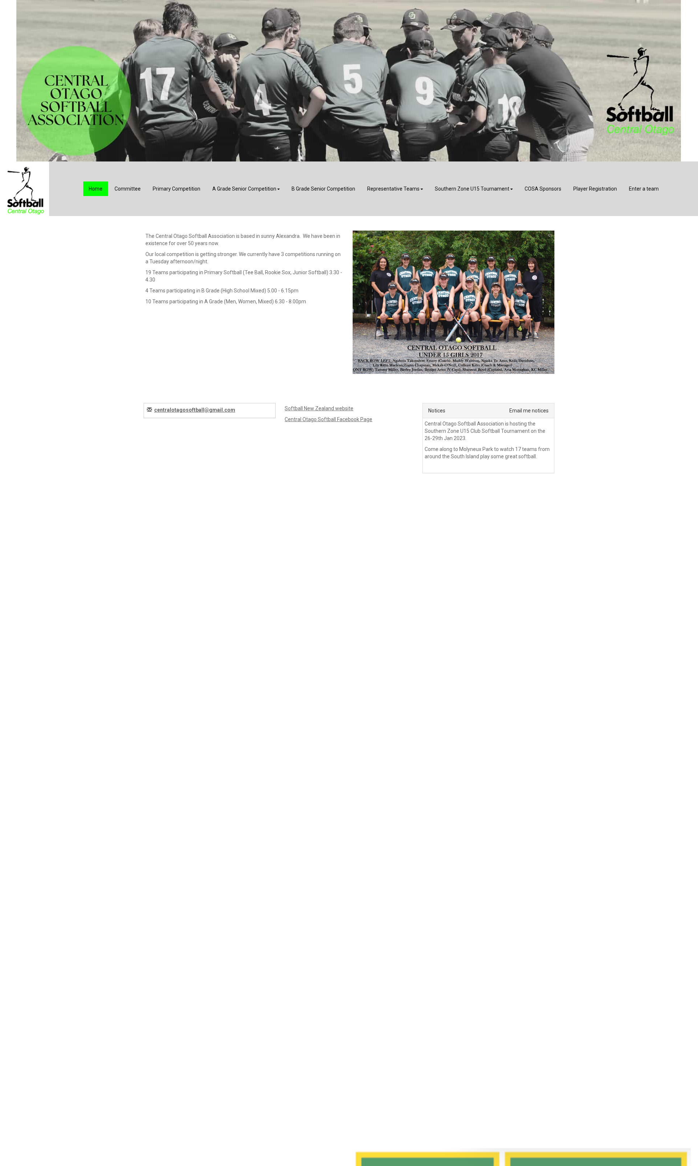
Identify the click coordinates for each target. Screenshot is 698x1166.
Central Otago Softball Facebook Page (328, 419)
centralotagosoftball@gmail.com (194, 410)
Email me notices (529, 411)
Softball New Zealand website (319, 408)
